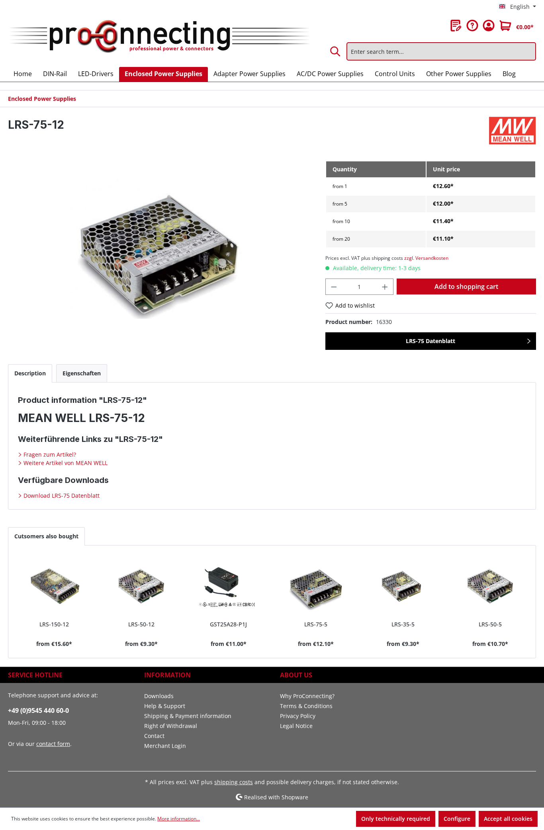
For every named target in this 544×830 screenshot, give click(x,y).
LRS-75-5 (315, 624)
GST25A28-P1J (228, 624)
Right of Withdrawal (170, 726)
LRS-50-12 (141, 624)
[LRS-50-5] (490, 586)
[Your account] (488, 25)
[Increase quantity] (385, 287)
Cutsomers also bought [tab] (46, 536)
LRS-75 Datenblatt (430, 341)
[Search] (335, 51)
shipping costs (233, 782)
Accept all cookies (508, 818)
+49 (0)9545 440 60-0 (38, 710)
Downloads (159, 696)
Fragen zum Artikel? (49, 454)
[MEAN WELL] (512, 131)
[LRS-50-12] (141, 586)
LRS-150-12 (54, 624)
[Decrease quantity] (333, 287)
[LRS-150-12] (54, 586)
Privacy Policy (297, 716)
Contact (154, 736)
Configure (457, 818)
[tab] (30, 373)
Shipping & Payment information (187, 716)
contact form (53, 744)
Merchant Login (165, 746)
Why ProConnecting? (307, 696)
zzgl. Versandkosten (426, 258)
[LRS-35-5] (402, 586)
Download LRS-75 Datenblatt (61, 495)
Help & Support (164, 706)
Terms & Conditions (306, 706)
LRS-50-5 (490, 624)
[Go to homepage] (158, 37)
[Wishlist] (456, 25)
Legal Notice (296, 726)
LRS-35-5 (403, 624)
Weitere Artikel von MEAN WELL (65, 463)
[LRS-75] (158, 246)
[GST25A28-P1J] (228, 586)
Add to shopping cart (466, 286)
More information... (178, 818)
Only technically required (395, 818)
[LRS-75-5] (315, 586)
